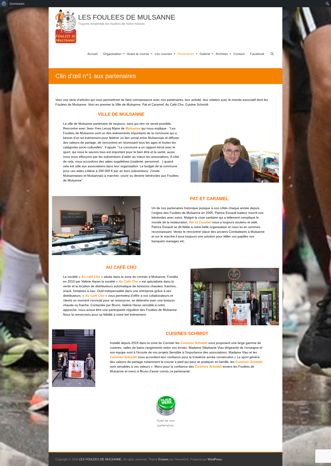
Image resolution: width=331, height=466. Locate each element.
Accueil (92, 54)
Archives (222, 54)
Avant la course (138, 54)
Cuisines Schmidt (123, 357)
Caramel (205, 222)
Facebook (257, 54)
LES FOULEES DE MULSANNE (126, 17)
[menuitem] (4, 3)
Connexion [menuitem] (17, 3)
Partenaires (186, 54)
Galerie (205, 54)
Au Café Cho (94, 295)
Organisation (112, 54)
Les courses (163, 54)
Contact (239, 54)
